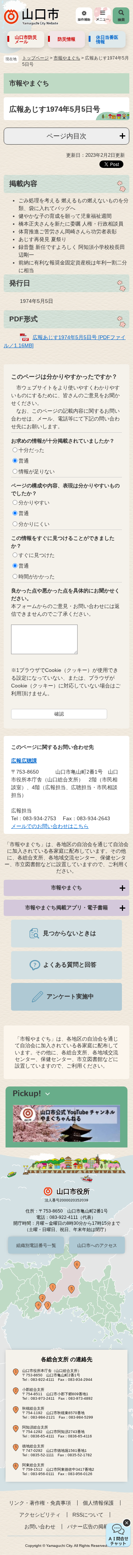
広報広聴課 (24, 761)
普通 (23, 461)
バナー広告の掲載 (88, 1526)
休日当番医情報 (107, 39)
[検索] (121, 15)
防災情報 (66, 39)
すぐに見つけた (36, 555)
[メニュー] (102, 15)
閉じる (126, 1522)
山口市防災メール (26, 39)
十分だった (31, 450)
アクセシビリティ (40, 1514)
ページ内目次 (66, 136)
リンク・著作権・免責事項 (40, 1502)
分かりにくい (34, 524)
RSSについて (87, 1514)
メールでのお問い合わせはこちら (50, 826)
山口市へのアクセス (97, 1245)
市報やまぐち (67, 58)
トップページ (35, 58)
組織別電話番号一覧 (36, 1245)
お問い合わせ (39, 1526)
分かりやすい (34, 503)
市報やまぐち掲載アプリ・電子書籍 (66, 907)
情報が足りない (36, 471)
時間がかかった (36, 576)
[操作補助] (84, 15)
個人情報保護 (98, 1502)
